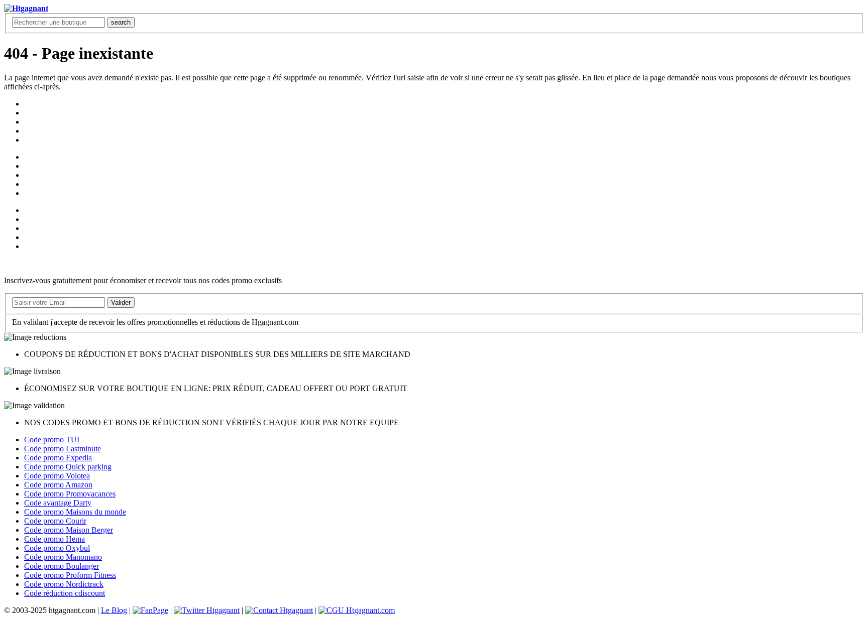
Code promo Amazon (58, 484)
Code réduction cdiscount (64, 593)
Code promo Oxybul (57, 548)
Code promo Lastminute (62, 448)
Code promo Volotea (57, 475)
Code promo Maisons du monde (75, 512)
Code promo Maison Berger (68, 530)
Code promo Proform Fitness (70, 575)
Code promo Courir (55, 521)
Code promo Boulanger (61, 566)
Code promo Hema (54, 539)
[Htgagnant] (26, 8)
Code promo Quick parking (68, 466)
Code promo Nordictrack (63, 584)
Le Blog (114, 610)
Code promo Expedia (58, 457)
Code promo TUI (51, 439)
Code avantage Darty (57, 503)
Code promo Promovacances (70, 493)
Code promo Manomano (63, 557)
